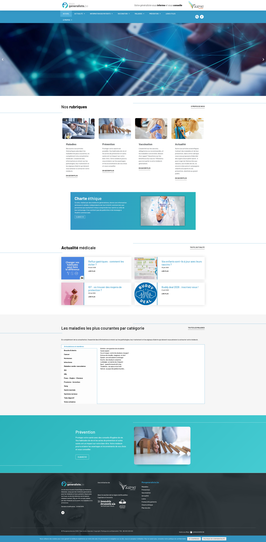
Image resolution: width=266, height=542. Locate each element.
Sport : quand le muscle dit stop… (111, 364)
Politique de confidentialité (109, 531)
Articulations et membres (74, 346)
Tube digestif (69, 398)
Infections (68, 362)
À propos (66, 20)
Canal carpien (104, 351)
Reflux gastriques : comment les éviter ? (106, 263)
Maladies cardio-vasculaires (75, 366)
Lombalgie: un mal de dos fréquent (111, 362)
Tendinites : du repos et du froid (110, 366)
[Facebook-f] (202, 17)
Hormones (68, 358)
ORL (65, 374)
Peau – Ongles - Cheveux (73, 378)
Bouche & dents (70, 350)
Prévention (154, 14)
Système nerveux (70, 394)
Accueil (66, 14)
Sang (66, 386)
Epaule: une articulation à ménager (111, 357)
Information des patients (100, 14)
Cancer (67, 354)
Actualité (78, 14)
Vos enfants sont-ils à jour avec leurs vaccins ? (182, 263)
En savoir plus (45, 63)
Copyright (97, 531)
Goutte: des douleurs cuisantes (110, 360)
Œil (65, 370)
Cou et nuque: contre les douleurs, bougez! (114, 353)
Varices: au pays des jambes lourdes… (112, 369)
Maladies (138, 14)
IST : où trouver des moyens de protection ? (105, 289)
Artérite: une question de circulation (112, 348)
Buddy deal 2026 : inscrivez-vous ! (180, 287)
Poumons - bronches (72, 382)
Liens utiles (170, 14)
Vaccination (123, 14)
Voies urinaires (70, 402)
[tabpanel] (151, 359)
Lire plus (91, 271)
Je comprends (194, 539)
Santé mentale (69, 390)
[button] (197, 17)
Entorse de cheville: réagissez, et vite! (113, 355)
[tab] (79, 346)
